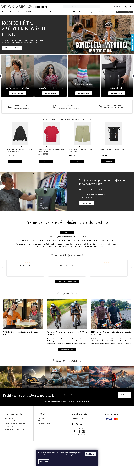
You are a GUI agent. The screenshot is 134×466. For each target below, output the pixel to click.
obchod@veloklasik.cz (78, 421)
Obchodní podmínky (11, 421)
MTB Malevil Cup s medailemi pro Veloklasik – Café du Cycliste (111, 333)
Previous (3, 142)
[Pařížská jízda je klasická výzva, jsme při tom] (23, 314)
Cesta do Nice (67, 446)
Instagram (77, 424)
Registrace (41, 418)
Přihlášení (41, 421)
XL (85, 146)
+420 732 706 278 (77, 418)
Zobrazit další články (67, 349)
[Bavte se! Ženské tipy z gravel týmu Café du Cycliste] (67, 314)
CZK (118, 7)
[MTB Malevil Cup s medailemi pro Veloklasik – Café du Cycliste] (111, 314)
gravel (89, 240)
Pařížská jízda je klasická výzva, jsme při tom (21, 333)
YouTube (81, 424)
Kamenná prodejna (125, 12)
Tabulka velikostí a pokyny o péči (14, 429)
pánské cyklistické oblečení (34, 240)
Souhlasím (90, 454)
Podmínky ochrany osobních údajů (15, 423)
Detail (14, 161)
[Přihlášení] (125, 6)
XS (46, 146)
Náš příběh (67, 232)
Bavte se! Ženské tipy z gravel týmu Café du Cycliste (67, 333)
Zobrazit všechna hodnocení (67, 281)
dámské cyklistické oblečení (56, 240)
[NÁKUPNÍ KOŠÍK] (131, 7)
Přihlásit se (124, 395)
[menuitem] (4, 12)
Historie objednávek (44, 423)
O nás (6, 432)
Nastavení (44, 461)
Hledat (97, 6)
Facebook (73, 424)
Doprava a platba (10, 426)
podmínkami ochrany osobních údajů (76, 401)
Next (130, 142)
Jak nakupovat (9, 418)
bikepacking (96, 240)
